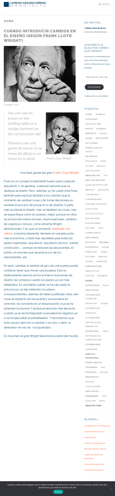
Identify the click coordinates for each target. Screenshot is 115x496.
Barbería (101, 129)
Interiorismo (92, 285)
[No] (111, 488)
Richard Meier (92, 223)
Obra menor (92, 238)
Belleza (101, 166)
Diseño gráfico (93, 363)
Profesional (92, 331)
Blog (106, 285)
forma (88, 114)
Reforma (104, 242)
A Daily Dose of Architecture (97, 426)
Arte (102, 401)
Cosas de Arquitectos (94, 464)
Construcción (93, 266)
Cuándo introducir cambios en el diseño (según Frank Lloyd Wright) (40, 36)
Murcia (89, 129)
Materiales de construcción (93, 338)
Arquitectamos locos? (94, 432)
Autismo (90, 257)
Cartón (89, 276)
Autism (89, 166)
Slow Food (91, 209)
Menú (106, 4)
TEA (106, 175)
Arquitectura (93, 406)
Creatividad (92, 290)
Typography (92, 195)
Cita (104, 396)
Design (89, 261)
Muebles (100, 114)
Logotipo (90, 401)
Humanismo (91, 119)
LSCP (100, 228)
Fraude (104, 372)
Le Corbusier (92, 318)
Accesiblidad (92, 308)
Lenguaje (90, 313)
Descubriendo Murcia (94, 470)
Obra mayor (92, 391)
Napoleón (103, 190)
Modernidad (92, 247)
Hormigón (101, 261)
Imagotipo (91, 303)
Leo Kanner (91, 143)
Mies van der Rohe (95, 180)
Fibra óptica (92, 271)
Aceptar (58, 492)
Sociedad (102, 276)
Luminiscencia (93, 233)
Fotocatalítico (94, 214)
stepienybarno (93, 199)
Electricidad (92, 218)
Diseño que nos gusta (93, 150)
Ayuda (88, 138)
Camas (104, 252)
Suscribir (94, 87)
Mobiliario (91, 252)
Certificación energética (93, 324)
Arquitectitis (90, 437)
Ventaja (102, 257)
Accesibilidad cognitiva (92, 297)
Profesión (90, 372)
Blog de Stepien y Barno (95, 449)
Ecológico (91, 161)
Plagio (103, 133)
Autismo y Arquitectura (94, 443)
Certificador (92, 171)
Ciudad (104, 303)
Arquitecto (92, 377)
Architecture (93, 124)
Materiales (91, 156)
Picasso (89, 382)
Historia (90, 228)
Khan (103, 161)
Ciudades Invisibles (96, 204)
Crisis (105, 331)
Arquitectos (92, 175)
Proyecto (90, 133)
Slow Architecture (96, 185)
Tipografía (91, 367)
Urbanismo (91, 349)
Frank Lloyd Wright (66, 172)
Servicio (90, 190)
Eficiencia (90, 242)
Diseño (89, 281)
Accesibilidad (92, 344)
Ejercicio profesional (92, 356)
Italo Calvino (93, 386)
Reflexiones (102, 138)
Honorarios (92, 396)
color (105, 247)
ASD (103, 367)
